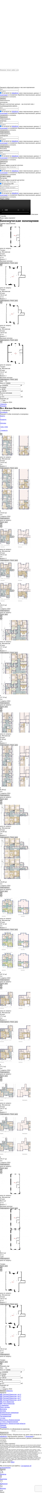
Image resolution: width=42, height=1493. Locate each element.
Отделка (3, 31)
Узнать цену (14, 263)
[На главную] (12, 21)
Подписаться (4, 1432)
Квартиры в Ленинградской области (12, 1423)
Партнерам (4, 58)
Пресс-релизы (5, 1407)
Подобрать (3, 412)
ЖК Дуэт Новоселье (7, 1402)
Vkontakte (3, 1427)
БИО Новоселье (5, 12)
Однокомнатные (5, 1414)
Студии (2, 1418)
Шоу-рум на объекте (7, 10)
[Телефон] (2, 42)
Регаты (2, 8)
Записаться (3, 117)
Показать (3, 406)
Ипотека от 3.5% (6, 60)
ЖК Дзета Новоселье (7, 1403)
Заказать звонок (5, 37)
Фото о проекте (5, 25)
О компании (4, 3)
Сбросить (3, 404)
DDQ (12, 1462)
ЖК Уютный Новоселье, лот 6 (10, 1400)
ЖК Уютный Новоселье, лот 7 (10, 1398)
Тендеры (3, 27)
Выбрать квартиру (6, 32)
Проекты (3, 23)
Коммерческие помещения (9, 1412)
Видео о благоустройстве (9, 47)
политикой (4, 95)
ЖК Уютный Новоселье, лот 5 (10, 1396)
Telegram (3, 1425)
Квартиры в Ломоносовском (10, 1420)
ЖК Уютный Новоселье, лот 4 (10, 1394)
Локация (3, 29)
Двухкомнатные (5, 1416)
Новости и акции (6, 4)
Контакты (3, 6)
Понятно (2, 1469)
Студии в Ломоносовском (9, 1421)
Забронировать (4, 132)
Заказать (3, 98)
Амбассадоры (4, 14)
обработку (15, 93)
